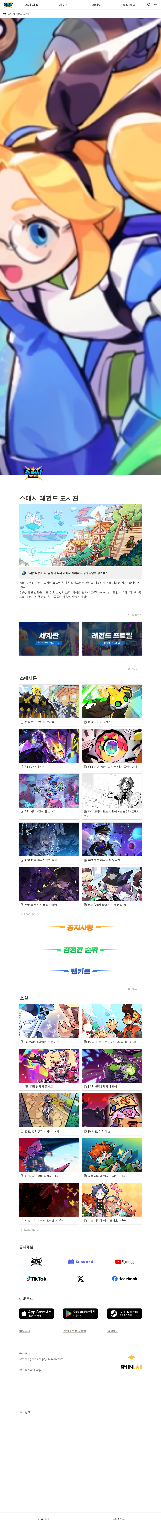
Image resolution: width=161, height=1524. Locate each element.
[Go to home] (8, 5)
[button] (149, 4)
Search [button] (136, 614)
